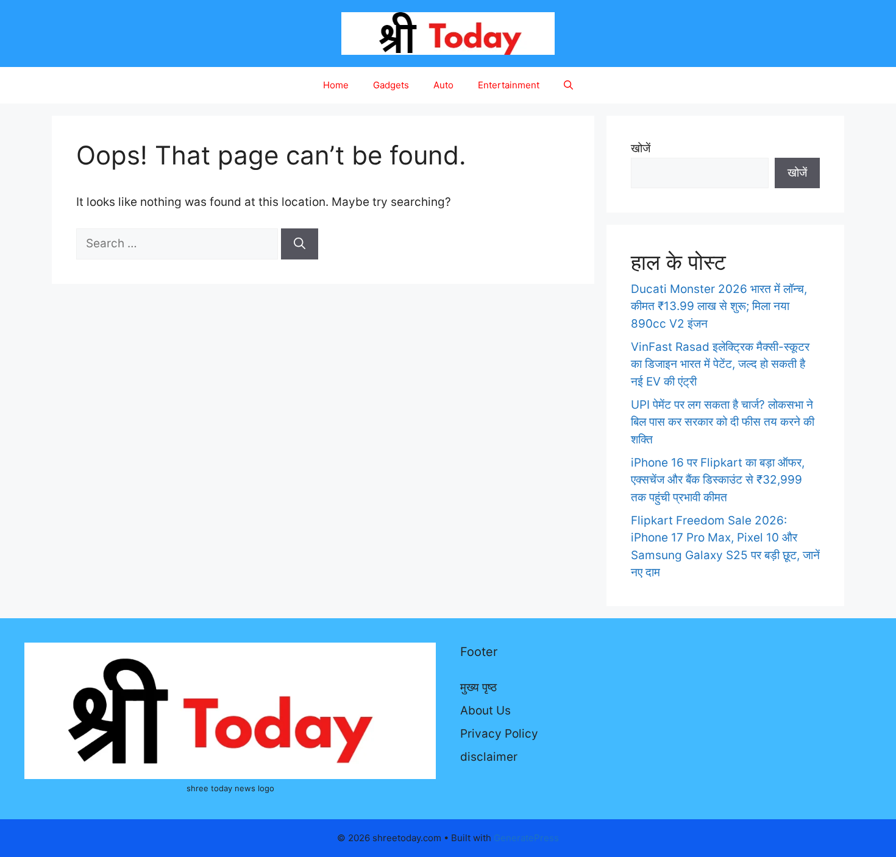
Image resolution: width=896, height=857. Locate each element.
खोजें (640, 148)
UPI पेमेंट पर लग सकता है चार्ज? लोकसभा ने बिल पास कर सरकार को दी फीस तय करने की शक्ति (722, 422)
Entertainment (508, 85)
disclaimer (488, 757)
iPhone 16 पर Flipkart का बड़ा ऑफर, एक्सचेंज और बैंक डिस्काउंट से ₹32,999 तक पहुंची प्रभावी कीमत (718, 480)
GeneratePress (526, 838)
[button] (568, 85)
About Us (485, 711)
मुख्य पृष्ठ (478, 687)
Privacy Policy (499, 734)
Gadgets (391, 85)
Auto (443, 85)
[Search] (299, 243)
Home (336, 85)
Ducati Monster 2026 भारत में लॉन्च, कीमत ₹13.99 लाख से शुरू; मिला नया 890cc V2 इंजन (719, 306)
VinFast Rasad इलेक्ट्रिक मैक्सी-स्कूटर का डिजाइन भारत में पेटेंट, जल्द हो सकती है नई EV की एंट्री (720, 364)
